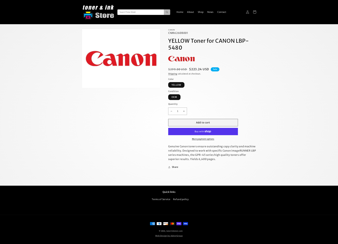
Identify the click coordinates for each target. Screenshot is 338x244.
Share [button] (175, 167)
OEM (174, 97)
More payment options (203, 139)
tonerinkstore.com (174, 231)
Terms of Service (161, 199)
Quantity (173, 104)
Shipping (172, 74)
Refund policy (181, 199)
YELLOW (176, 84)
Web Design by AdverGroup (169, 236)
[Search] (167, 12)
